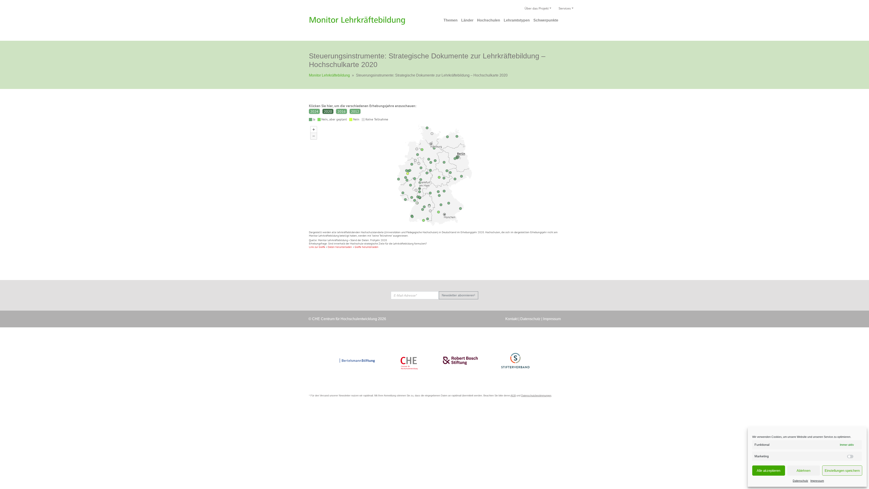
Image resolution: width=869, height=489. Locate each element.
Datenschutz (800, 480)
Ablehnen (803, 470)
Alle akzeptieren (768, 470)
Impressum (817, 480)
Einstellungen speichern (842, 470)
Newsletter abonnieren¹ (458, 295)
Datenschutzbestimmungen (536, 395)
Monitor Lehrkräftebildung (329, 75)
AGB (513, 395)
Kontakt (511, 319)
